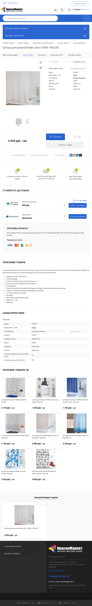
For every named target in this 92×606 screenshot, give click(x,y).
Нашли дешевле (18, 155)
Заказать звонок (80, 3)
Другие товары (76, 331)
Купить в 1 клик (65, 145)
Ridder (75, 75)
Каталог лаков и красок (16, 28)
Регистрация (12, 3)
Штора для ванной (79, 78)
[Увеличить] (23, 88)
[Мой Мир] (77, 155)
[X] (80, 155)
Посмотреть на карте (56, 570)
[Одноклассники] (74, 155)
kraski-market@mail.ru (64, 581)
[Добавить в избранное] (41, 63)
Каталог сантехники (14, 35)
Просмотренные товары (46, 498)
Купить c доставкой (77, 205)
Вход (4, 3)
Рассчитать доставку (40, 155)
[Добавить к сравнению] (41, 68)
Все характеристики (77, 68)
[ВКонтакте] (71, 155)
